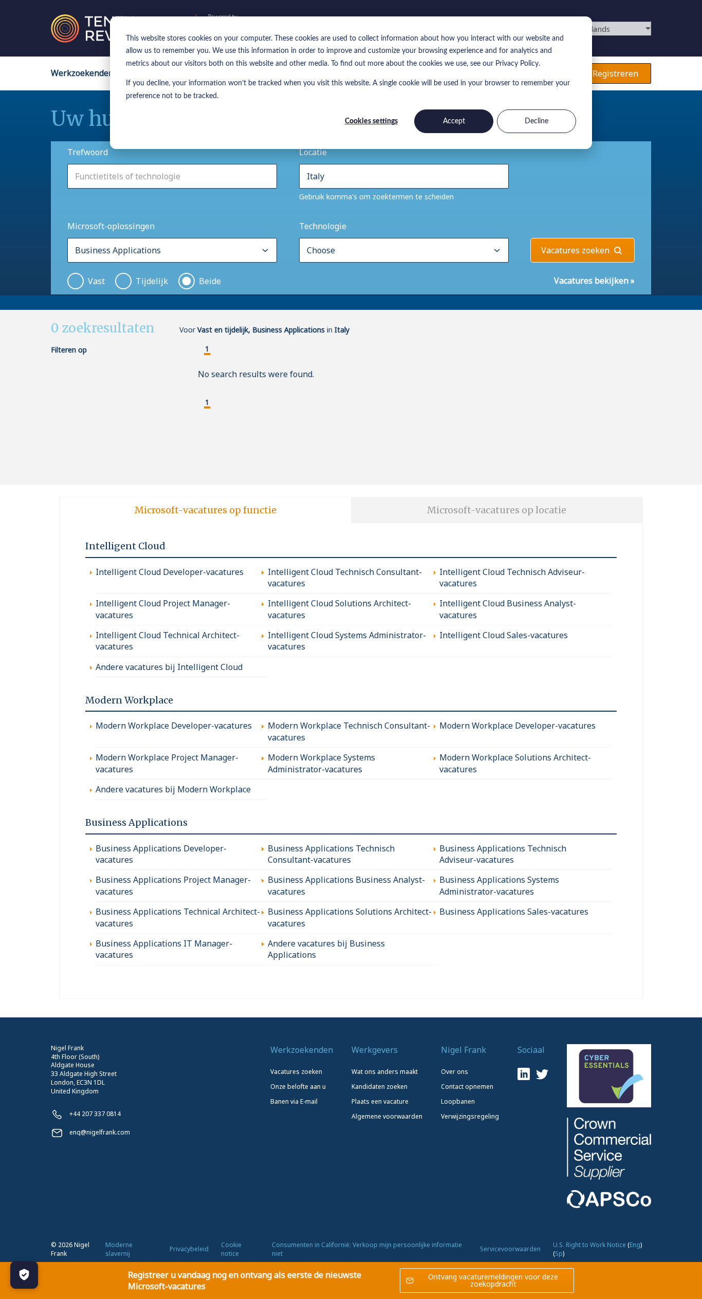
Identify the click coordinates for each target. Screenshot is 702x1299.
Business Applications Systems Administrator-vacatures (499, 885)
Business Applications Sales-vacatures (513, 911)
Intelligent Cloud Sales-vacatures (503, 635)
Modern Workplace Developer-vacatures (174, 725)
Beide (210, 281)
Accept (454, 121)
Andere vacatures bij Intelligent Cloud (169, 667)
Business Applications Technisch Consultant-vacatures (331, 854)
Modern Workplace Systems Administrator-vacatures (321, 763)
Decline (536, 121)
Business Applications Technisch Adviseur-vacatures (502, 854)
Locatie (313, 152)
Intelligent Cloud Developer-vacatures (170, 572)
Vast (96, 281)
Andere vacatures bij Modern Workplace (173, 789)
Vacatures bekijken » (594, 280)
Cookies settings (371, 121)
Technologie (322, 226)
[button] (199, 349)
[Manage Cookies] (24, 1275)
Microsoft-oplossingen (111, 226)
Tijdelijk (152, 281)
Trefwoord (87, 152)
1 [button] (207, 349)
